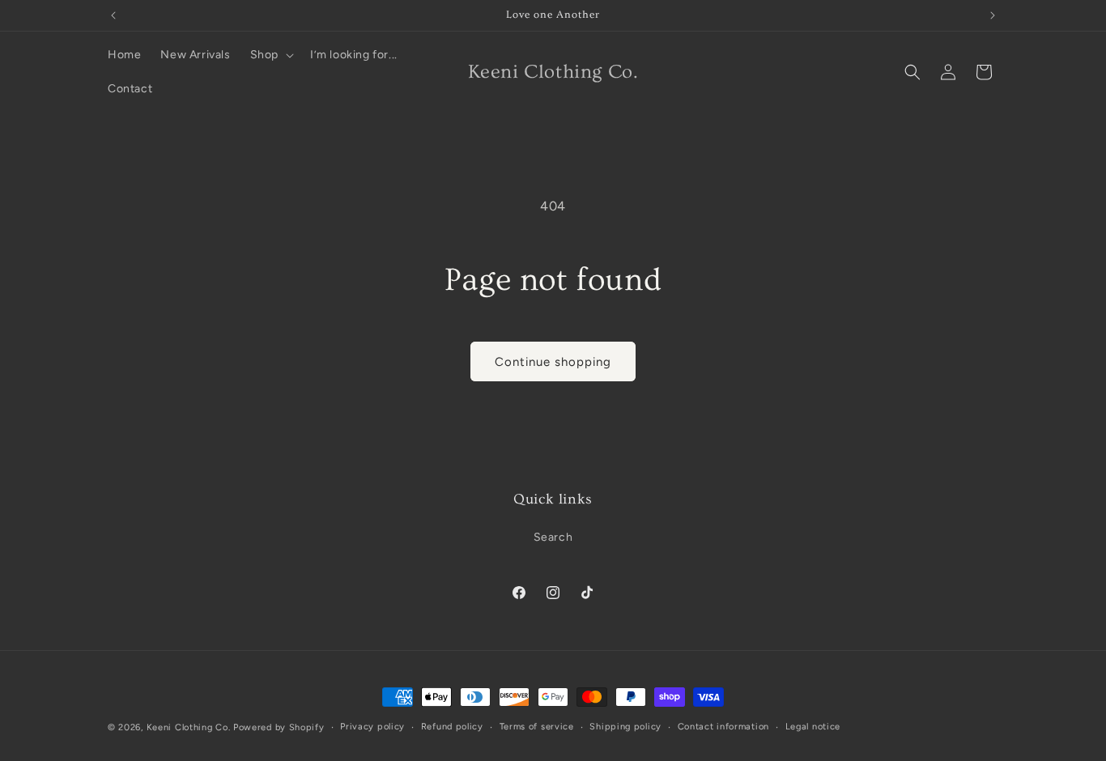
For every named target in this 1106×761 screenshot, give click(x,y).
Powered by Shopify (279, 727)
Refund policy (452, 726)
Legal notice (812, 726)
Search (553, 537)
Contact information (723, 726)
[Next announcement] (992, 15)
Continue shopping (553, 362)
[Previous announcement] (113, 15)
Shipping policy (625, 726)
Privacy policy (372, 726)
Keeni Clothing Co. (189, 727)
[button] (270, 55)
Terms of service (537, 726)
